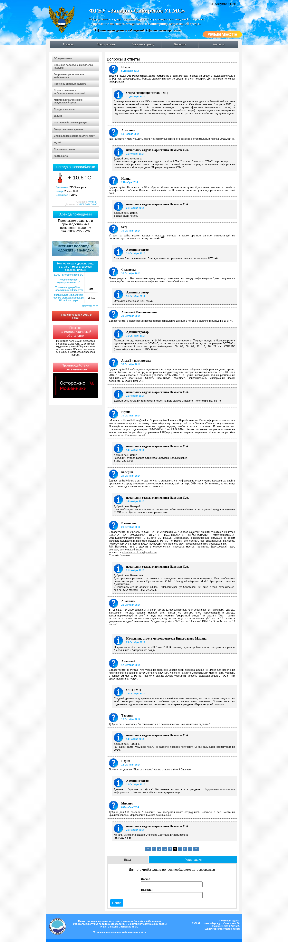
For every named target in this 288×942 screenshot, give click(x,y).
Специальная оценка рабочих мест (74, 136)
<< (148, 848)
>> (195, 848)
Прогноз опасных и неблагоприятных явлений (69, 92)
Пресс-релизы (106, 44)
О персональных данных (68, 129)
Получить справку (142, 44)
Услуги (58, 116)
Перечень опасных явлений (70, 83)
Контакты (218, 44)
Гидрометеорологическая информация (69, 76)
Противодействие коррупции (70, 122)
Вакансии (180, 44)
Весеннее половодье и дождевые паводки (73, 66)
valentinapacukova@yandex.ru (139, 552)
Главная (68, 44)
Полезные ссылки (64, 149)
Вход (127, 859)
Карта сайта (61, 156)
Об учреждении (63, 58)
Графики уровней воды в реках (75, 316)
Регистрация (193, 859)
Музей (57, 142)
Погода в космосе (64, 109)
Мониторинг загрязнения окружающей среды (68, 101)
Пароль (146, 889)
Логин (145, 878)
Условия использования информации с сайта (119, 932)
